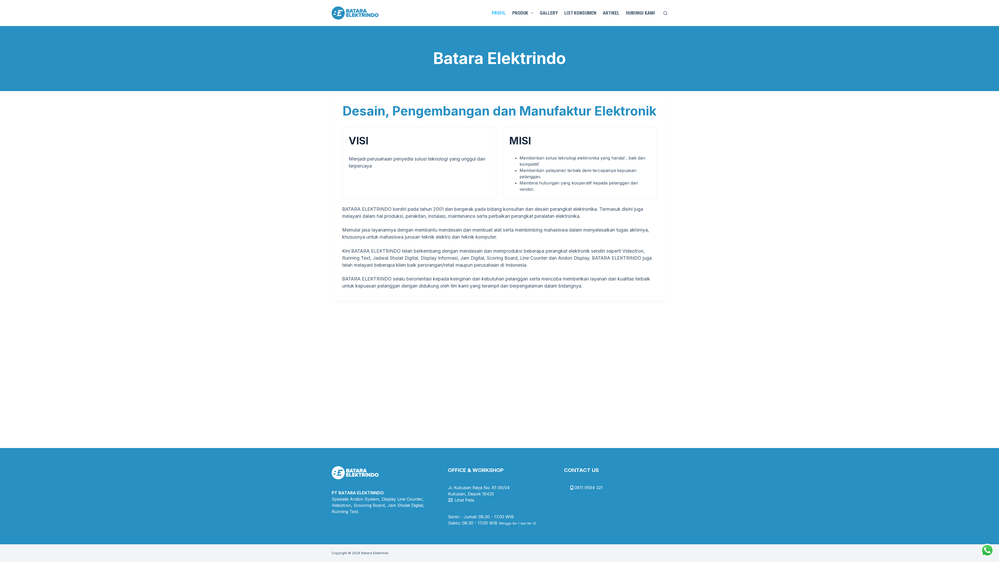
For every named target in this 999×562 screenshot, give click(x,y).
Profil (499, 13)
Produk (520, 13)
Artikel (611, 13)
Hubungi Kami (640, 13)
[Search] (665, 13)
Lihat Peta (464, 500)
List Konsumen (580, 13)
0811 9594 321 (588, 487)
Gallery (549, 13)
